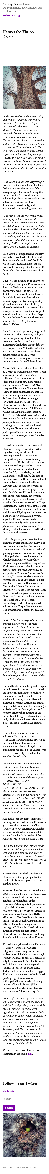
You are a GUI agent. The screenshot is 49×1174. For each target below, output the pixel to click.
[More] (19, 15)
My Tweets (8, 1090)
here (29, 1053)
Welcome (8, 15)
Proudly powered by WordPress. (25, 1167)
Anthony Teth (10, 4)
